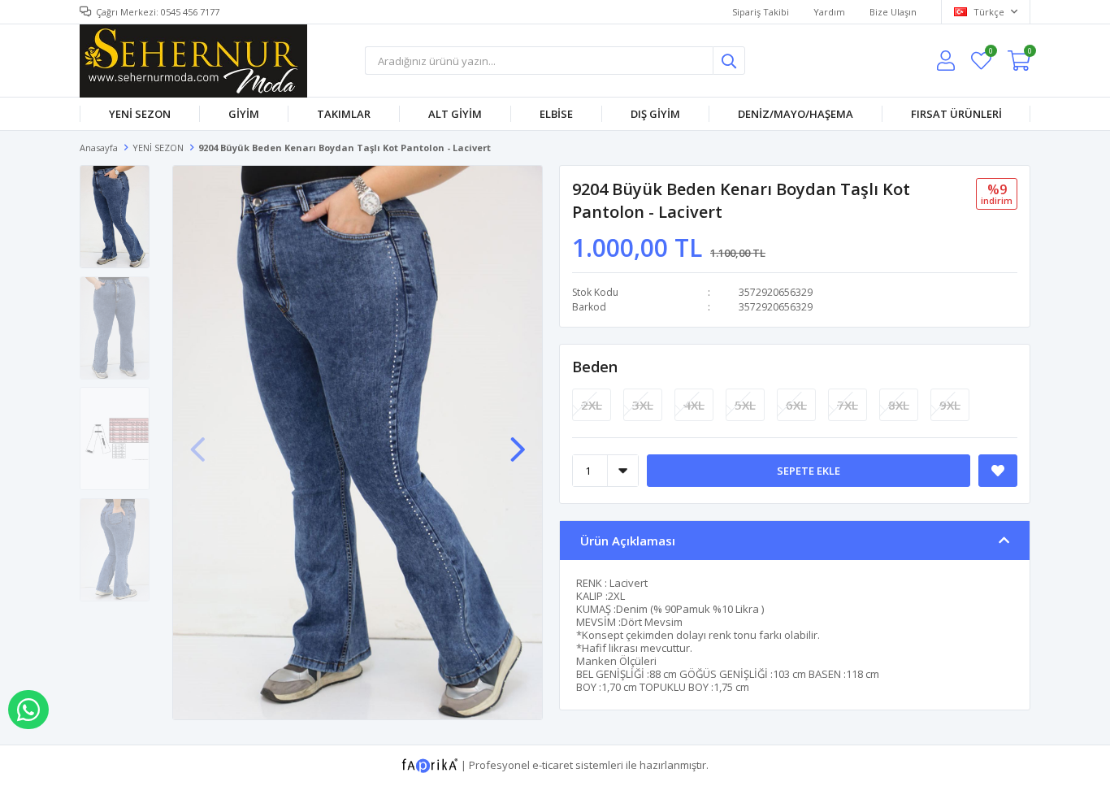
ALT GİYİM (455, 113)
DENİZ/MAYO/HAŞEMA (795, 113)
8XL (898, 405)
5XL (745, 405)
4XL (694, 405)
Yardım (829, 12)
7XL (847, 405)
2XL (591, 405)
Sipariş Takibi (760, 12)
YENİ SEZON (140, 113)
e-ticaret (552, 764)
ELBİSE (556, 113)
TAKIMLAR (344, 113)
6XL (796, 405)
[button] (517, 441)
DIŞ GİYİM (655, 113)
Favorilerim (990, 53)
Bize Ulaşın (893, 12)
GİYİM (243, 113)
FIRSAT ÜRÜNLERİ (956, 113)
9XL (949, 405)
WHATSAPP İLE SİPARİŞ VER (28, 709)
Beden (595, 366)
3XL (642, 405)
